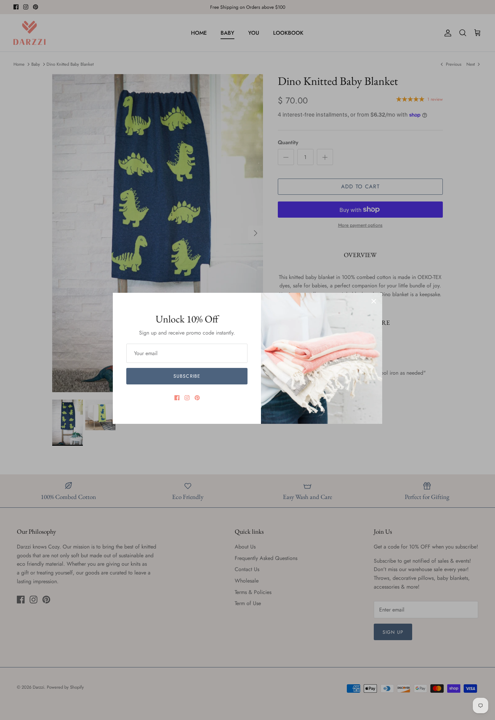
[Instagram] (187, 397)
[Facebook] (176, 397)
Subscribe (186, 376)
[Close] (373, 301)
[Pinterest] (197, 397)
